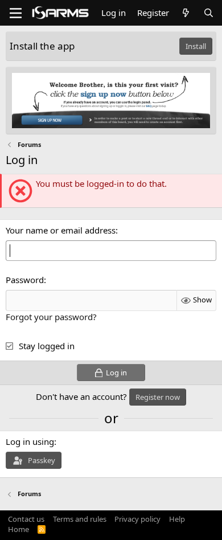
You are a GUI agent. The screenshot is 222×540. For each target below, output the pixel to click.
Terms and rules (79, 519)
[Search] (209, 13)
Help (177, 519)
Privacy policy (137, 519)
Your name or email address (61, 230)
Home (18, 529)
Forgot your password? (51, 316)
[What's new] (186, 13)
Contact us (26, 519)
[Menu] (15, 13)
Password (25, 279)
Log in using (30, 441)
